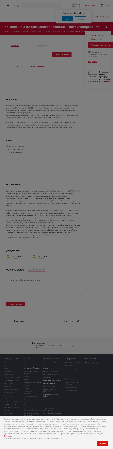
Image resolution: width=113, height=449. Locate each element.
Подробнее (8, 436)
